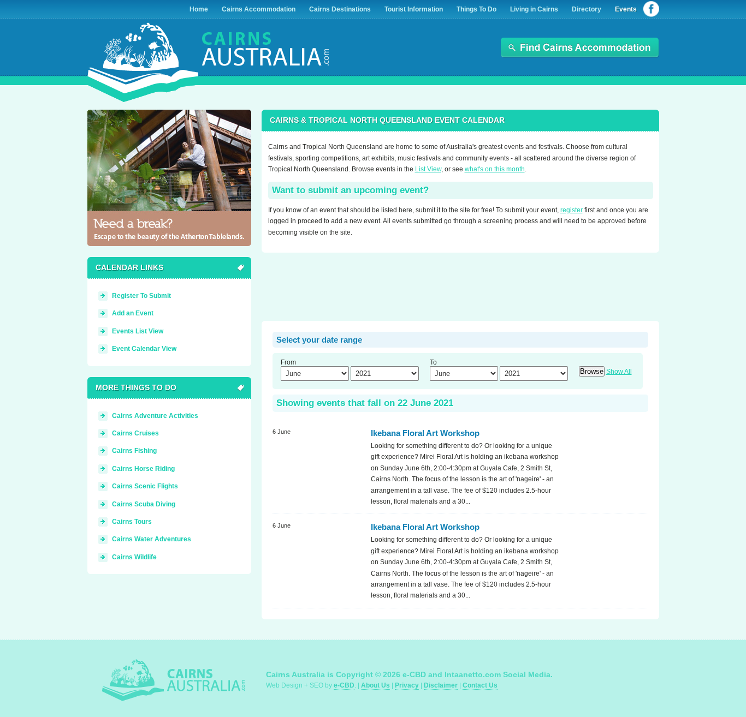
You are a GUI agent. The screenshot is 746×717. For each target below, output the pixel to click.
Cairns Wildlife (134, 557)
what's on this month (495, 169)
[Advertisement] (460, 288)
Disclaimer (441, 685)
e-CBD (344, 685)
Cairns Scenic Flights (145, 486)
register (571, 210)
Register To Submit (141, 296)
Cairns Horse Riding (143, 469)
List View (428, 169)
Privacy (407, 685)
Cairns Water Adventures (151, 539)
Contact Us (480, 685)
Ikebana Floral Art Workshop (425, 433)
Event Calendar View (144, 348)
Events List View (137, 331)
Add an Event (132, 313)
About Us (375, 685)
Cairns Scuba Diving (143, 504)
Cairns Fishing (134, 451)
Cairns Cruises (135, 433)
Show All (619, 371)
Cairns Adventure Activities (155, 416)
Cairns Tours (132, 521)
